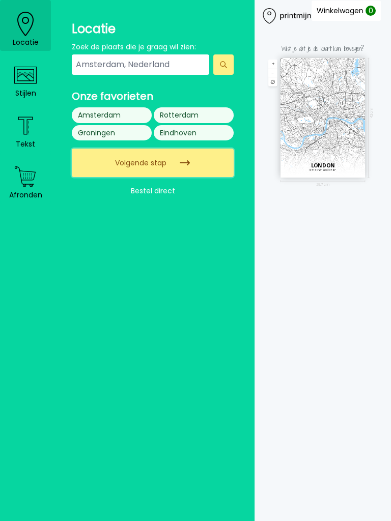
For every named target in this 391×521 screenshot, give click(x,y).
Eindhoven (178, 133)
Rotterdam (179, 115)
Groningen (96, 133)
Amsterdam (99, 115)
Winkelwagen (345, 11)
